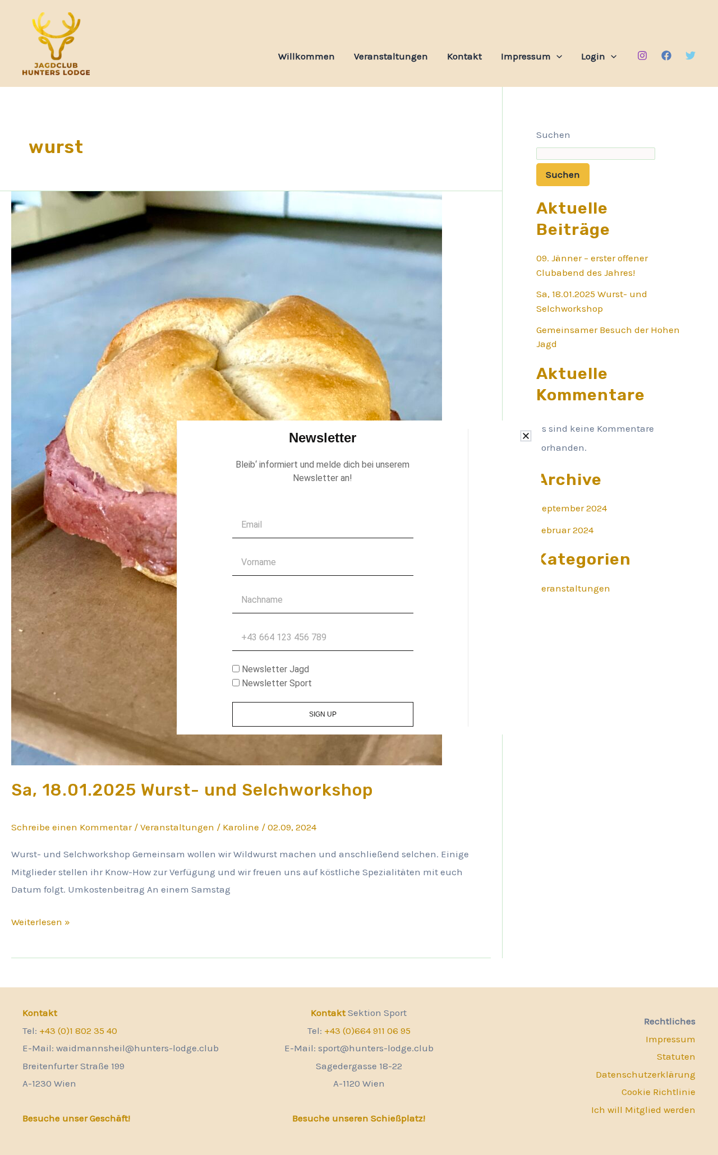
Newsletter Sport (277, 683)
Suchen (553, 134)
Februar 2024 (564, 529)
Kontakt (464, 56)
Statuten (676, 1056)
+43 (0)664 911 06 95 (367, 1030)
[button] (556, 56)
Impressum (526, 56)
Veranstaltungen (391, 56)
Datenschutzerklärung (646, 1074)
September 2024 (571, 508)
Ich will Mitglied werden (643, 1109)
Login (593, 56)
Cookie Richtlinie (659, 1091)
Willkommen (306, 56)
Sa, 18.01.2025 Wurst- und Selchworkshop (192, 790)
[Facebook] (666, 55)
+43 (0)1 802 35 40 (78, 1030)
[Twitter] (690, 55)
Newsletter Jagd (275, 669)
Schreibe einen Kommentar (71, 827)
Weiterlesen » (40, 920)
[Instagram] (642, 55)
